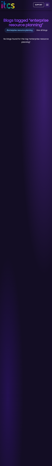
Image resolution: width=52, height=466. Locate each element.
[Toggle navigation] (47, 4)
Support (38, 5)
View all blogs (41, 30)
